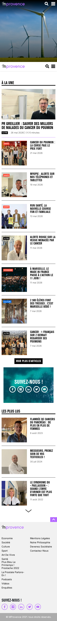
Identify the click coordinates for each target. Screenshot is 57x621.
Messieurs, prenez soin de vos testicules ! (41, 454)
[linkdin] (28, 389)
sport (5, 550)
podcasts (7, 579)
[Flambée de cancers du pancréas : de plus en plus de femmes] (14, 430)
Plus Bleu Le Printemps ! (9, 563)
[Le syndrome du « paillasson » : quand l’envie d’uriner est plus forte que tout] (14, 493)
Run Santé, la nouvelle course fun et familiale (40, 209)
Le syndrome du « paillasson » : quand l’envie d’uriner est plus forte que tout (41, 489)
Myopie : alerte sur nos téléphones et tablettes (42, 177)
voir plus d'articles (28, 361)
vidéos (5, 583)
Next (28, 510)
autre (4, 133)
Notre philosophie (40, 542)
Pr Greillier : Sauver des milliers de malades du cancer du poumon (27, 125)
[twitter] (36, 389)
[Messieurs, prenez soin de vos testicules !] (14, 461)
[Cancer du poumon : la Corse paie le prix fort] (14, 153)
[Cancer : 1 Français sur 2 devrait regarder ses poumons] (14, 342)
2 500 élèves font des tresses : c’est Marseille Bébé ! (41, 303)
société (6, 542)
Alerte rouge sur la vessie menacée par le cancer (42, 240)
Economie (8, 270)
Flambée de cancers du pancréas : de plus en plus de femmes (42, 424)
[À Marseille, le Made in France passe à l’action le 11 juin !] (14, 279)
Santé (6, 144)
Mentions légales (40, 538)
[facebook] (12, 389)
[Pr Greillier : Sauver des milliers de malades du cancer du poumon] (28, 104)
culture (7, 302)
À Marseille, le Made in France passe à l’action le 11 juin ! (41, 273)
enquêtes (7, 587)
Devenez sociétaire (41, 546)
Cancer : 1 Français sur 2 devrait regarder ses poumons (42, 336)
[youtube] (44, 389)
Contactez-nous (39, 550)
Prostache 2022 (10, 568)
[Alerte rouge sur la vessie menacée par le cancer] (14, 248)
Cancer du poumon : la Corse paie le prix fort (42, 145)
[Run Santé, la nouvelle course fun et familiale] (14, 216)
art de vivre (8, 554)
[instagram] (20, 389)
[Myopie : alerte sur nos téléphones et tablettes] (14, 184)
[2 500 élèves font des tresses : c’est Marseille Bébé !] (14, 311)
